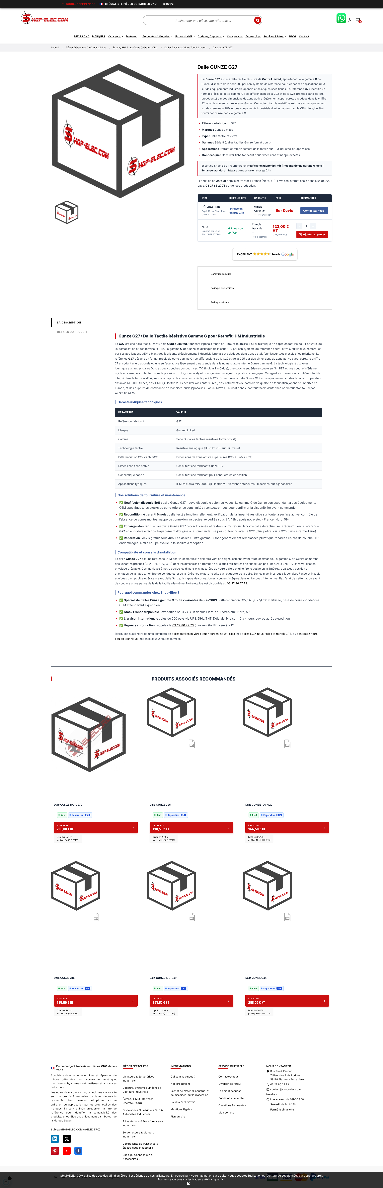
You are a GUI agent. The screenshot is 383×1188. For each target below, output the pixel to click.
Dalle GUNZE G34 (256, 977)
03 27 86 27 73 (237, 583)
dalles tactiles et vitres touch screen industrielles (203, 633)
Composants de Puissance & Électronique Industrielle (140, 1145)
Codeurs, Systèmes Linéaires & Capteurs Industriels (142, 1089)
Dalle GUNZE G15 (64, 977)
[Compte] (350, 20)
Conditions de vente (231, 1098)
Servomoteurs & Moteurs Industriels (138, 1134)
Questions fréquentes (232, 1105)
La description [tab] (69, 322)
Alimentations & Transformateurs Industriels (143, 1123)
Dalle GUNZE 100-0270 (68, 804)
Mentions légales (181, 1109)
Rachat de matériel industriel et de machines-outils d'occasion (190, 1092)
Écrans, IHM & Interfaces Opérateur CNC (138, 1100)
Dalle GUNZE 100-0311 (163, 977)
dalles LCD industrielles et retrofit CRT (266, 633)
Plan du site (178, 1116)
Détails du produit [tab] (72, 331)
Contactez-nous (313, 210)
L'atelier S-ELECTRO (183, 1102)
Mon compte (226, 1112)
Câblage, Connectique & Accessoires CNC (138, 1156)
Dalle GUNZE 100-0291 (259, 804)
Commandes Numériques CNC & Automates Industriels (143, 1112)
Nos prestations (181, 1083)
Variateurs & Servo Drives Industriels (138, 1078)
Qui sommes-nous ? (183, 1076)
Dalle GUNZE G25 (160, 804)
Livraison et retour (229, 1083)
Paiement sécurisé (229, 1090)
